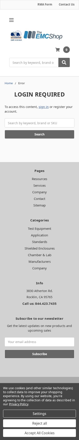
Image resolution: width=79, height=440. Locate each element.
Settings (39, 413)
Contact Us (66, 4)
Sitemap (39, 205)
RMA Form (45, 4)
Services (39, 185)
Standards (39, 241)
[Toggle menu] (11, 20)
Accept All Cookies (40, 433)
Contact (39, 198)
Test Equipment (39, 228)
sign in (44, 107)
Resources (39, 179)
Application (39, 235)
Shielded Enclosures (40, 248)
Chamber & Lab (39, 255)
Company (39, 192)
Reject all (39, 423)
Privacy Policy (18, 404)
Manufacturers (40, 261)
